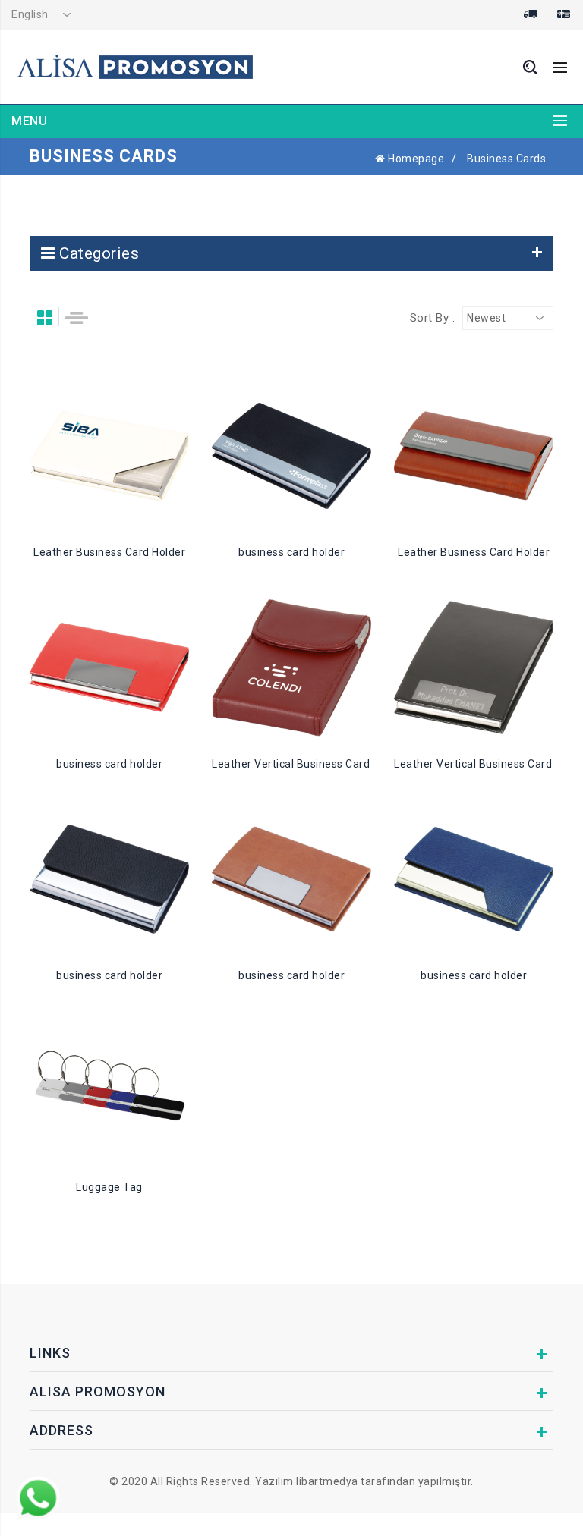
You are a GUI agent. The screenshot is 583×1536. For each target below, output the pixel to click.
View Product (119, 456)
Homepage (415, 158)
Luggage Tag (109, 1187)
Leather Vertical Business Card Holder (309, 764)
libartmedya (327, 1481)
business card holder (291, 552)
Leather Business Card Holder (109, 552)
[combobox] (45, 15)
